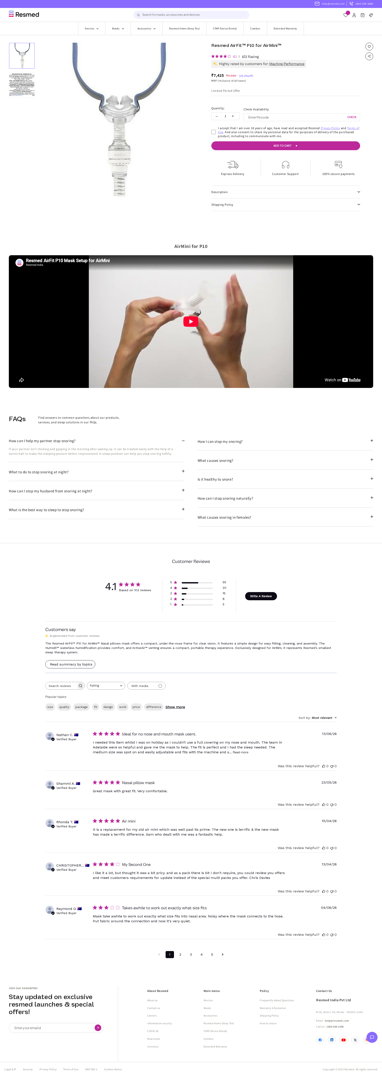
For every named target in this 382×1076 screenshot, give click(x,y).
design (108, 707)
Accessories (144, 28)
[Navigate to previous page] (159, 954)
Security (28, 1069)
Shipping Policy (269, 1015)
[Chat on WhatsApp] (372, 1038)
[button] (362, 15)
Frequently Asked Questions (277, 1000)
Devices (89, 28)
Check (352, 117)
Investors (153, 1046)
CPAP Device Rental (225, 28)
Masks (116, 28)
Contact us (153, 1008)
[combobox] (191, 15)
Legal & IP (10, 1069)
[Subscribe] (98, 1027)
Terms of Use (70, 1069)
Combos (255, 28)
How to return (268, 1023)
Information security (159, 1023)
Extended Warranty (285, 28)
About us (152, 1000)
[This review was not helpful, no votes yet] (331, 766)
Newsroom (153, 1038)
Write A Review (261, 596)
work (122, 707)
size (50, 707)
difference (153, 707)
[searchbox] (61, 685)
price (136, 707)
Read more (240, 752)
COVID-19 (153, 1031)
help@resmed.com (333, 3)
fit (95, 707)
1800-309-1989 (364, 3)
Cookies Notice (113, 1069)
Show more (175, 707)
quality (64, 707)
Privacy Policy (330, 128)
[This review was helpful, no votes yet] (323, 766)
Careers (152, 1015)
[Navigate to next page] (223, 954)
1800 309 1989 (335, 1026)
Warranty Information (273, 1008)
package (81, 707)
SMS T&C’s (91, 1069)
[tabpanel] (117, 119)
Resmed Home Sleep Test (184, 28)
